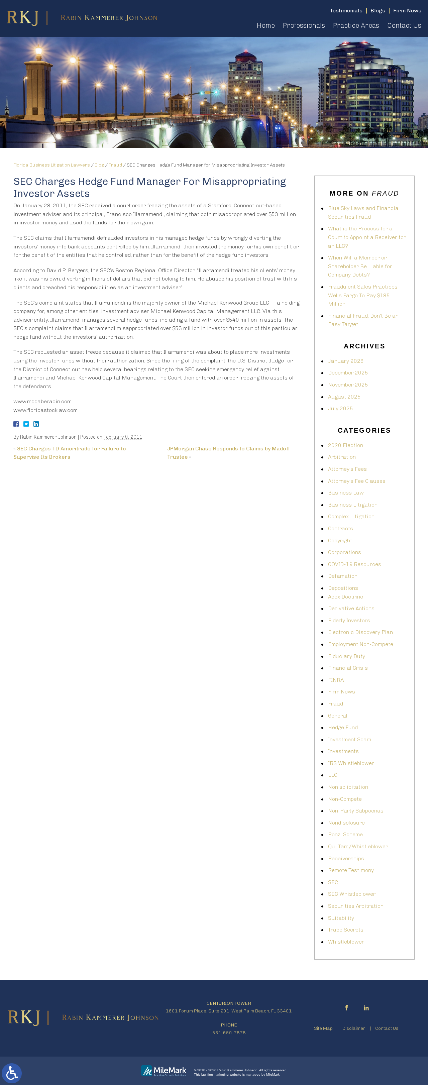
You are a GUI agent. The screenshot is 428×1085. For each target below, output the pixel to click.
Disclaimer (353, 1028)
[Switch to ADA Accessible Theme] (12, 1073)
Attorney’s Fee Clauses (357, 481)
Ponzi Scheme (345, 834)
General (337, 716)
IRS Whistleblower (351, 763)
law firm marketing (215, 1074)
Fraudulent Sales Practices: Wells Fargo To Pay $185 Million (363, 295)
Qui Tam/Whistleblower (358, 846)
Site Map (323, 1028)
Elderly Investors (349, 620)
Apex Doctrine (345, 596)
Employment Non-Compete (360, 644)
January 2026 (346, 361)
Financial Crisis (348, 668)
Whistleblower (346, 942)
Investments (343, 751)
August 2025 (344, 397)
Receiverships (346, 858)
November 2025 (348, 385)
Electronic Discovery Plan (360, 632)
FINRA (336, 680)
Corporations (344, 552)
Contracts (340, 528)
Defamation (342, 576)
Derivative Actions (351, 608)
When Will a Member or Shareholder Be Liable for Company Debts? (360, 266)
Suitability (341, 918)
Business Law (346, 493)
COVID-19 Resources (354, 564)
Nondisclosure (346, 823)
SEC (333, 882)
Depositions (343, 588)
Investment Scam (349, 739)
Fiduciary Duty (346, 656)
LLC (332, 775)
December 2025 (348, 372)
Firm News (341, 691)
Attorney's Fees (347, 469)
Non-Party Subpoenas (356, 810)
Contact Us (404, 25)
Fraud (115, 165)
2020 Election (345, 445)
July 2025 (340, 408)
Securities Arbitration (356, 906)
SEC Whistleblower (352, 894)
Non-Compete (345, 799)
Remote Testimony (351, 870)
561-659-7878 (229, 1033)
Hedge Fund (343, 727)
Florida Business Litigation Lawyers (51, 165)
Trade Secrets (345, 930)
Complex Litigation (351, 516)
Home (266, 25)
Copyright (340, 540)
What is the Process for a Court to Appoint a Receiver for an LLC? (367, 237)
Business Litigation (353, 505)
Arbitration (342, 457)
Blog (99, 165)
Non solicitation (348, 787)
